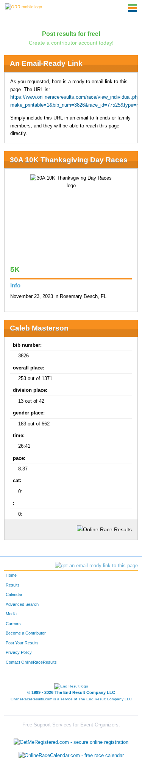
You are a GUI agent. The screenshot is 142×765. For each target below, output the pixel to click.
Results (13, 585)
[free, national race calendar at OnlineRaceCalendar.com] (71, 756)
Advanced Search (22, 604)
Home (11, 575)
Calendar (14, 594)
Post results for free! (71, 33)
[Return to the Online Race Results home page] (23, 6)
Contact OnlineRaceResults (31, 662)
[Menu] (132, 8)
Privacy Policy (19, 652)
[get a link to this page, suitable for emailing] (96, 565)
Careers (13, 623)
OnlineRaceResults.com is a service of (71, 699)
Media (11, 613)
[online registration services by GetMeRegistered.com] (71, 740)
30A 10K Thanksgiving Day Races (69, 160)
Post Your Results (22, 643)
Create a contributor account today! (71, 43)
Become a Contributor (26, 633)
